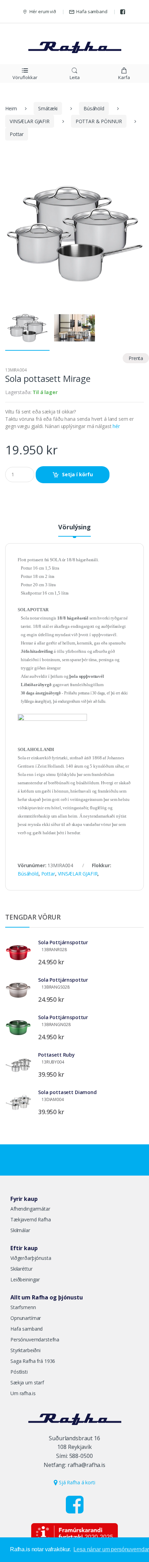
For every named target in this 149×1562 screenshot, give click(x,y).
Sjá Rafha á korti (76, 1482)
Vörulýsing (74, 527)
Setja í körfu (77, 474)
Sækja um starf (27, 1382)
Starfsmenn (23, 1307)
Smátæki (48, 108)
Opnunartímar (25, 1318)
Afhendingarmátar (30, 1208)
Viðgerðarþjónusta (30, 1258)
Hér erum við (42, 11)
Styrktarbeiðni (25, 1350)
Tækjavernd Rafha (30, 1219)
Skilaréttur (21, 1268)
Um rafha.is (22, 1393)
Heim (11, 108)
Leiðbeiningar (25, 1279)
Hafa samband (91, 11)
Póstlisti (19, 1371)
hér (116, 426)
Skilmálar (20, 1230)
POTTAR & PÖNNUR (99, 121)
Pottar (17, 134)
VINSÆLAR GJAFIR (30, 121)
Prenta (136, 358)
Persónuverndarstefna (34, 1339)
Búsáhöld (94, 108)
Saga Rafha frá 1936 (32, 1361)
